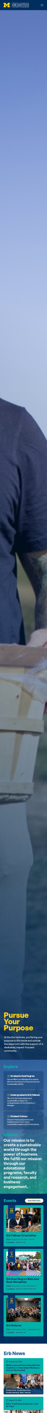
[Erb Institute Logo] (16, 5)
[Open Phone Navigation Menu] (42, 5)
